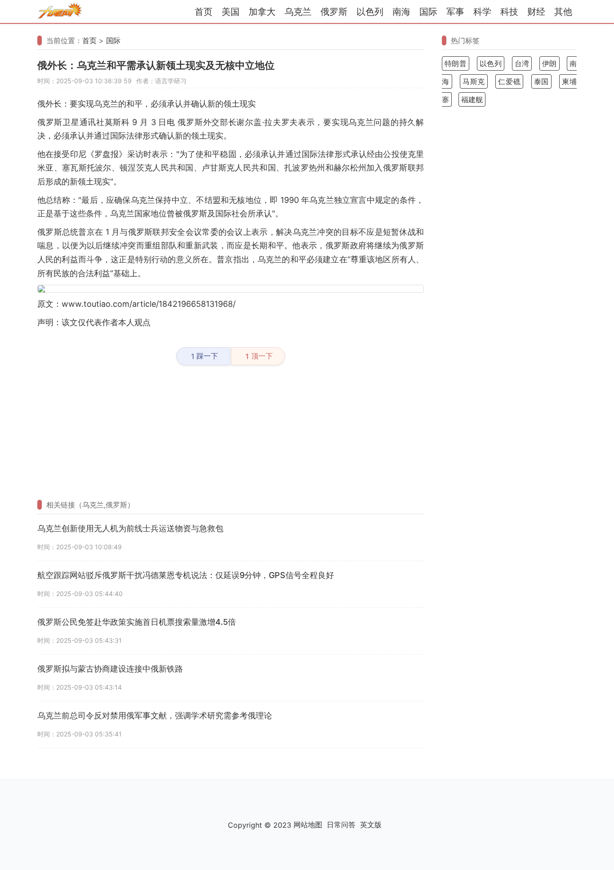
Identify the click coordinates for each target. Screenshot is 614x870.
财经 (536, 11)
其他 (563, 11)
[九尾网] (59, 12)
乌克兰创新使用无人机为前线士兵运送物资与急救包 (130, 528)
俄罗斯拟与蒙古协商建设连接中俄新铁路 (110, 668)
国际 (428, 11)
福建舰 (472, 99)
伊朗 (549, 63)
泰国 (541, 81)
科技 (509, 11)
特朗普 (456, 63)
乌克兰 (298, 11)
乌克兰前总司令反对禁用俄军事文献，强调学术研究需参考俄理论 (154, 715)
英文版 (371, 824)
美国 (231, 11)
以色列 (369, 11)
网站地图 (308, 824)
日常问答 (341, 824)
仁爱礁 (509, 81)
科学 (482, 11)
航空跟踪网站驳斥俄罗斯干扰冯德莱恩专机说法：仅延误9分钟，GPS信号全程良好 (185, 575)
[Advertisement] (230, 433)
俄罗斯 (333, 11)
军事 (455, 11)
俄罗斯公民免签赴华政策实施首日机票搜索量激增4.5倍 (136, 622)
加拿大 (262, 11)
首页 (204, 11)
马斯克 (474, 81)
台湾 (522, 63)
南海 (401, 11)
